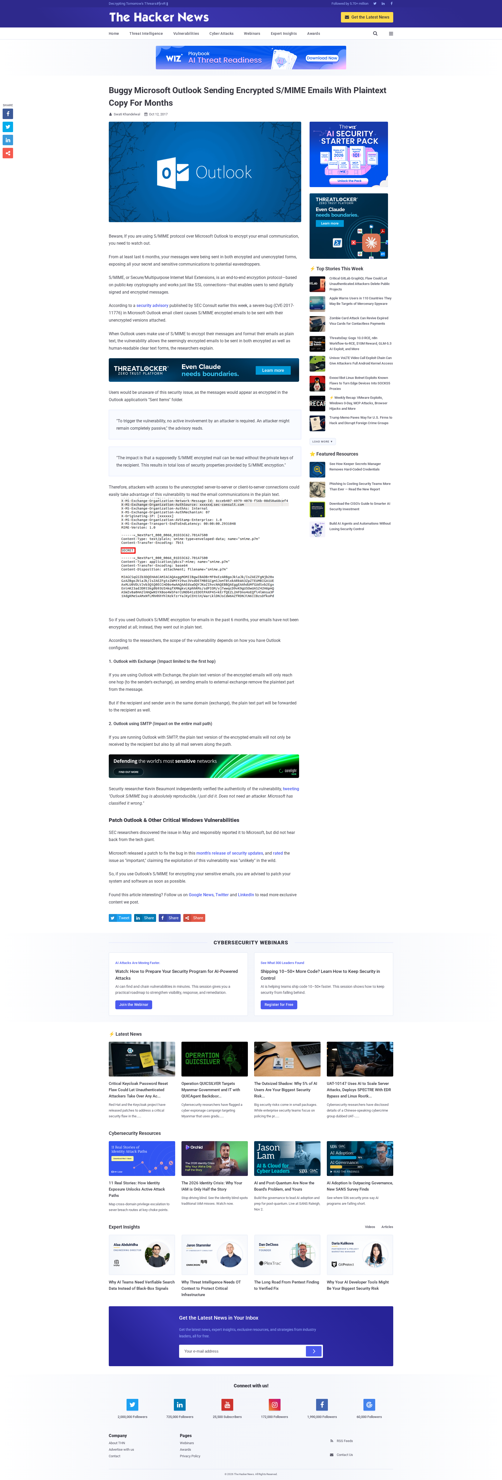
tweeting (291, 788)
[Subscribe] (314, 1351)
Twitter (222, 894)
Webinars (252, 33)
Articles (387, 1227)
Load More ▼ (322, 441)
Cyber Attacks (221, 33)
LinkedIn (246, 894)
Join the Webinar (133, 1004)
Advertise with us (121, 1449)
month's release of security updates (229, 853)
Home (114, 33)
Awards (313, 33)
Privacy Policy (190, 1456)
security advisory (152, 305)
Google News (201, 894)
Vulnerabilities (186, 33)
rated (278, 853)
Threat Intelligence (146, 33)
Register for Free (279, 1004)
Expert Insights (284, 33)
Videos (370, 1227)
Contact (114, 1456)
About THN (117, 1443)
